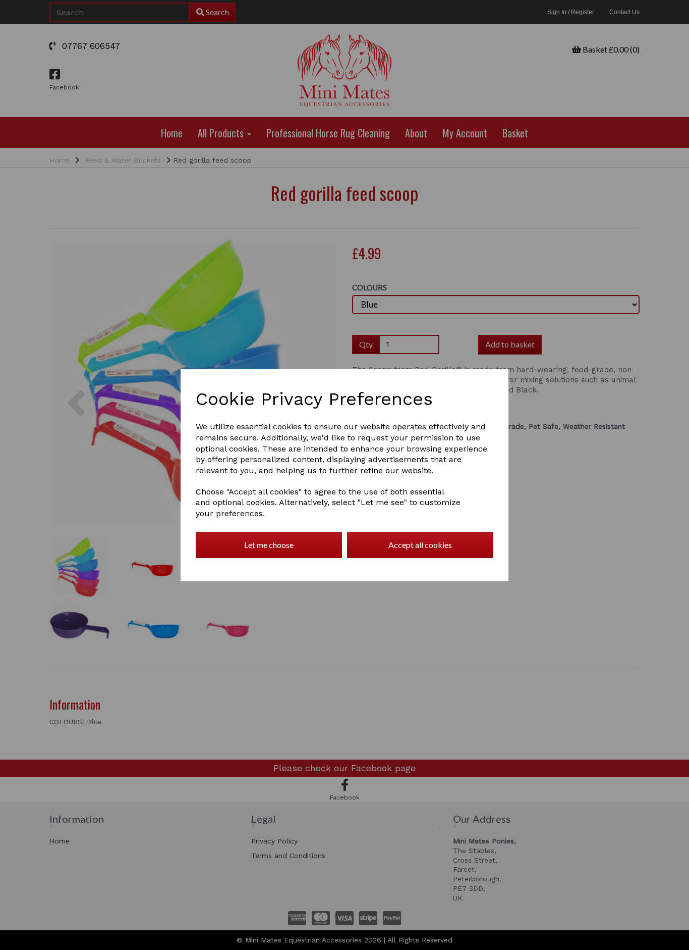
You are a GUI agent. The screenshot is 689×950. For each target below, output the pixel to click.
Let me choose (269, 544)
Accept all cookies (420, 544)
